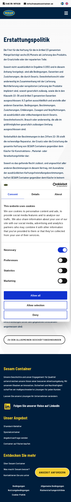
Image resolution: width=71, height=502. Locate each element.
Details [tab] (36, 194)
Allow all (35, 295)
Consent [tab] (13, 194)
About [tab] (58, 194)
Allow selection (35, 305)
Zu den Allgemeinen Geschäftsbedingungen (34, 339)
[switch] (62, 260)
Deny (35, 315)
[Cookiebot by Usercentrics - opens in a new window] (52, 185)
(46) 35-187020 (11, 3)
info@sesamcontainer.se (38, 3)
